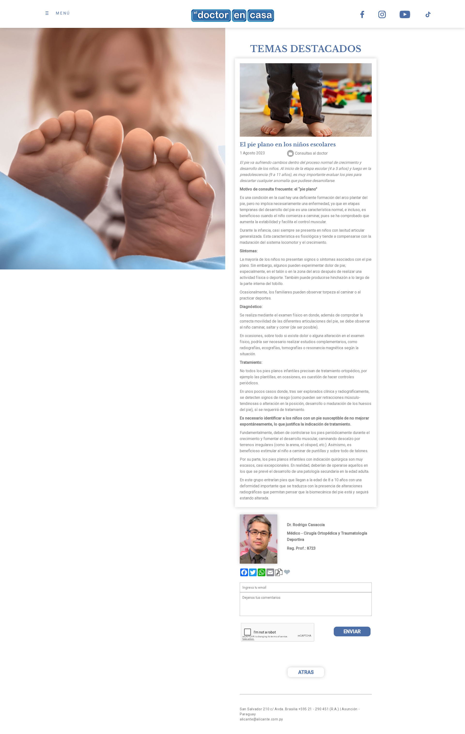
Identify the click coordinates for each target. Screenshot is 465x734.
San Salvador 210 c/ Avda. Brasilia (269, 709)
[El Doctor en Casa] (232, 15)
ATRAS (306, 672)
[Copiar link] (279, 574)
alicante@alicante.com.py (261, 719)
